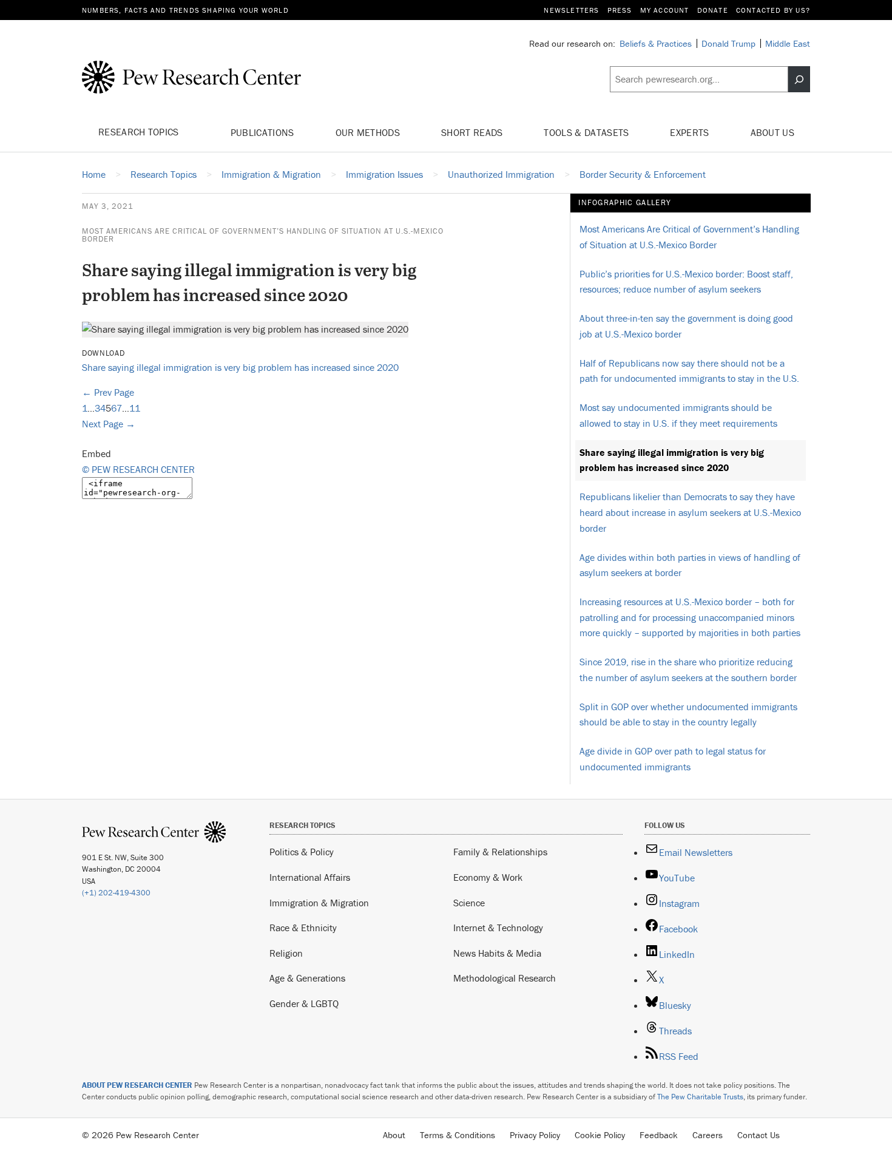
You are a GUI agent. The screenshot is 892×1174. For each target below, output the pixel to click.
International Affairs (309, 877)
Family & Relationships (500, 852)
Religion (286, 953)
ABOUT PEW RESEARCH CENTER (137, 1085)
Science (469, 903)
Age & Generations (307, 978)
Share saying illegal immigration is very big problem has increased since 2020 (240, 367)
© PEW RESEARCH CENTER (138, 469)
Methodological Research (504, 978)
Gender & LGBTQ (304, 1003)
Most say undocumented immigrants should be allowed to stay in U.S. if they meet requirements (678, 415)
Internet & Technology (498, 927)
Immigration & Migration (319, 903)
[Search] (799, 79)
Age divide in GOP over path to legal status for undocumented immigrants (672, 759)
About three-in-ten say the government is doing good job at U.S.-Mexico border (686, 326)
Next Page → (108, 424)
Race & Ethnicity (303, 927)
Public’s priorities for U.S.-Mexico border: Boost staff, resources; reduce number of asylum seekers (686, 282)
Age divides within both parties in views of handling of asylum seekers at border (689, 565)
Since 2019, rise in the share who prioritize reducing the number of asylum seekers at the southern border (688, 670)
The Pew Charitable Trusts (700, 1096)
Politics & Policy (301, 852)
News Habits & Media (497, 953)
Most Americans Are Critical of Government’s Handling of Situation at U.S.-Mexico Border (263, 235)
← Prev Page (108, 392)
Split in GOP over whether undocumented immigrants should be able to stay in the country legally (688, 714)
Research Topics (139, 132)
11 (134, 408)
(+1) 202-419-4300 (116, 892)
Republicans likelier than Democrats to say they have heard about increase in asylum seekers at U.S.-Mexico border (690, 512)
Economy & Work (487, 877)
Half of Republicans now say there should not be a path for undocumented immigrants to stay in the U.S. (689, 371)
